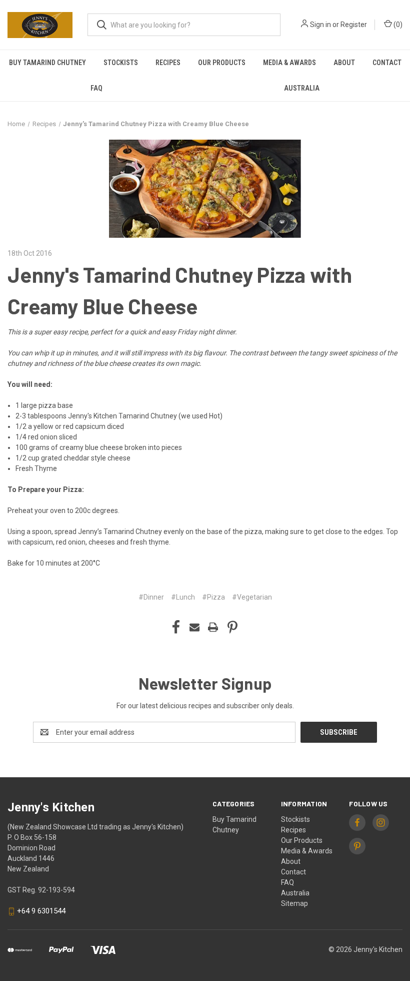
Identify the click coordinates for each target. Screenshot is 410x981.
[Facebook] (176, 627)
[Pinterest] (233, 627)
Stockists (121, 63)
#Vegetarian (252, 597)
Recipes (168, 63)
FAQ (96, 88)
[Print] (213, 627)
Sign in (320, 25)
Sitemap (294, 903)
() (397, 25)
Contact (387, 63)
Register (353, 25)
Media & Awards (289, 63)
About (344, 63)
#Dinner (151, 597)
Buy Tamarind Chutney (47, 63)
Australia (295, 893)
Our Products (222, 63)
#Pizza (213, 597)
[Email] (195, 627)
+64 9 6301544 (41, 910)
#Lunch (183, 597)
